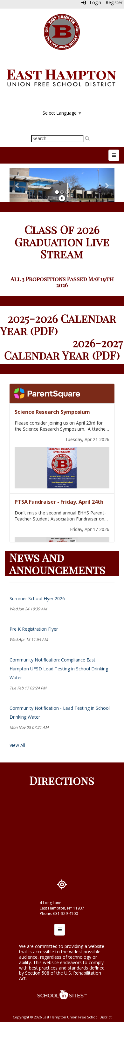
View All (17, 745)
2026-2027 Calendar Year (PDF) (63, 348)
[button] (17, 185)
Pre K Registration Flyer (34, 629)
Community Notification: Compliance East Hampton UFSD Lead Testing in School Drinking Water (59, 669)
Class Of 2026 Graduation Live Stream (62, 241)
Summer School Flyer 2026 (37, 598)
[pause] (62, 198)
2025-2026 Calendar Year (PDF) (58, 324)
